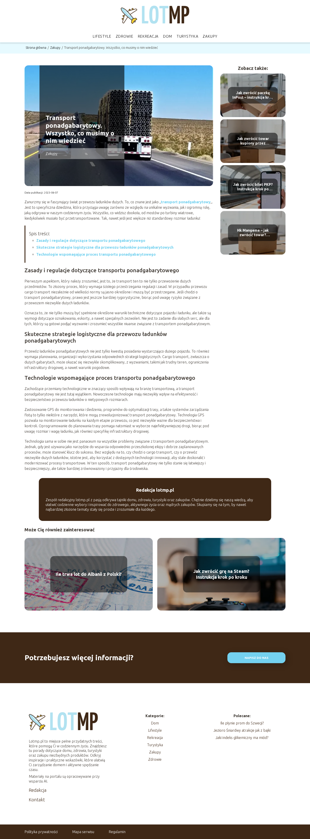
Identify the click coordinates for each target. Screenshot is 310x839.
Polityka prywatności (41, 832)
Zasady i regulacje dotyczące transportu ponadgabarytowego (90, 240)
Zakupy (210, 36)
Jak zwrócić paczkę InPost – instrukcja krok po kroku (252, 95)
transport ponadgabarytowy (186, 202)
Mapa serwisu (83, 832)
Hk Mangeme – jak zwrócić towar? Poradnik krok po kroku (252, 233)
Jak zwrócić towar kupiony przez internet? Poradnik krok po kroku (253, 141)
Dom (167, 36)
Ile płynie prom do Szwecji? (242, 723)
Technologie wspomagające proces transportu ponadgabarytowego (96, 254)
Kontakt (37, 799)
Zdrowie (124, 36)
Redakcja (38, 790)
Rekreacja (148, 36)
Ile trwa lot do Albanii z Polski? (89, 574)
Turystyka (187, 36)
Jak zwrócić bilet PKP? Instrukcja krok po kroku (253, 187)
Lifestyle (102, 36)
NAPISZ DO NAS (256, 658)
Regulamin (117, 832)
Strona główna (36, 47)
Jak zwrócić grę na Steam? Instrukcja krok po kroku (221, 574)
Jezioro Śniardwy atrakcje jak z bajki (242, 730)
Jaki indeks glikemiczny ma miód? (242, 738)
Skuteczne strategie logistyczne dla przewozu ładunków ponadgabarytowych (104, 247)
